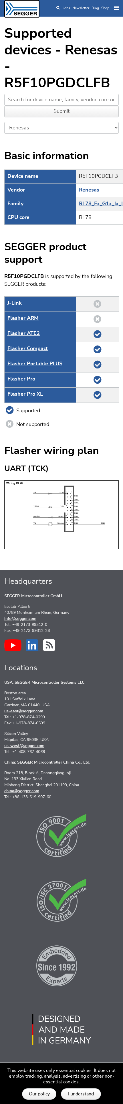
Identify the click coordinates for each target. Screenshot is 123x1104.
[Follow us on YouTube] (12, 645)
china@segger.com (21, 791)
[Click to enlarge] (61, 514)
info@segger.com (20, 619)
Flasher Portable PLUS (34, 363)
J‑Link (14, 303)
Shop (105, 8)
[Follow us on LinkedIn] (33, 645)
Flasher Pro (21, 379)
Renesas (89, 190)
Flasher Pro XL (25, 394)
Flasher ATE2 (23, 333)
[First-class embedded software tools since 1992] (61, 964)
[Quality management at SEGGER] (61, 835)
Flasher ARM (23, 318)
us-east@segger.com (23, 711)
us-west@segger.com (24, 746)
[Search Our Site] (58, 8)
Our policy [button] (39, 1094)
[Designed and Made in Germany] (61, 1029)
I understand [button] (81, 1094)
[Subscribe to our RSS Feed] (49, 645)
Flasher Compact (27, 348)
